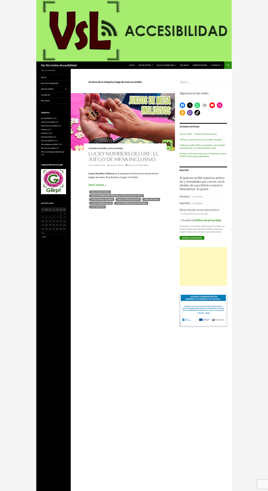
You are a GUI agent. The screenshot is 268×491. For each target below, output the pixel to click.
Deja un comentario (138, 165)
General (44, 133)
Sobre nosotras (200, 65)
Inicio (132, 65)
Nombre (185, 196)
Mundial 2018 (46, 137)
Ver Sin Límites (144, 65)
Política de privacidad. (207, 220)
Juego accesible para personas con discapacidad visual (117, 196)
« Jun (44, 236)
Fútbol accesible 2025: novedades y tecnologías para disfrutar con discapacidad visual (202, 146)
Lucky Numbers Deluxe (101, 203)
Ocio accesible (115, 148)
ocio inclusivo (98, 207)
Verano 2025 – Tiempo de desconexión (198, 134)
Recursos (184, 65)
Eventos (44, 129)
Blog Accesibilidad (165, 65)
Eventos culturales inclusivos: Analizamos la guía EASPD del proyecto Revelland (203, 155)
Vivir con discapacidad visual (52, 152)
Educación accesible (49, 125)
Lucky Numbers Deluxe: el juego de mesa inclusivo (123, 156)
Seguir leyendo (97, 184)
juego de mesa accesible (102, 199)
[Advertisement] (203, 266)
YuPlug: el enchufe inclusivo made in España (201, 139)
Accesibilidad (46, 118)
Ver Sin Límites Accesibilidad (59, 65)
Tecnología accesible (49, 144)
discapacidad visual (100, 192)
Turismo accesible (48, 148)
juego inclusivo (151, 199)
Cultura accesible (97, 148)
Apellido (185, 203)
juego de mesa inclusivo (128, 199)
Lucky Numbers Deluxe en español (131, 203)
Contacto (215, 65)
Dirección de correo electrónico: (199, 209)
